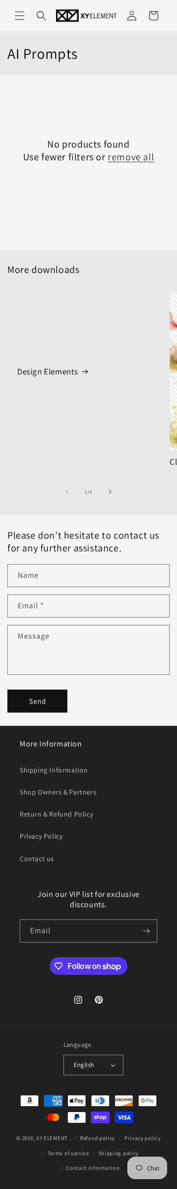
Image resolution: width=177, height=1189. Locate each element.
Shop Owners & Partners (58, 792)
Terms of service (68, 1153)
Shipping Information (54, 770)
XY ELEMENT (52, 1138)
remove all (131, 156)
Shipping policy (118, 1153)
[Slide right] (110, 491)
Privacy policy (142, 1138)
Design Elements (47, 371)
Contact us (37, 858)
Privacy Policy (41, 836)
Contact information (92, 1167)
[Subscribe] (146, 930)
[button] (19, 15)
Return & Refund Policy (56, 814)
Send (37, 701)
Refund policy (97, 1138)
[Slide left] (67, 491)
